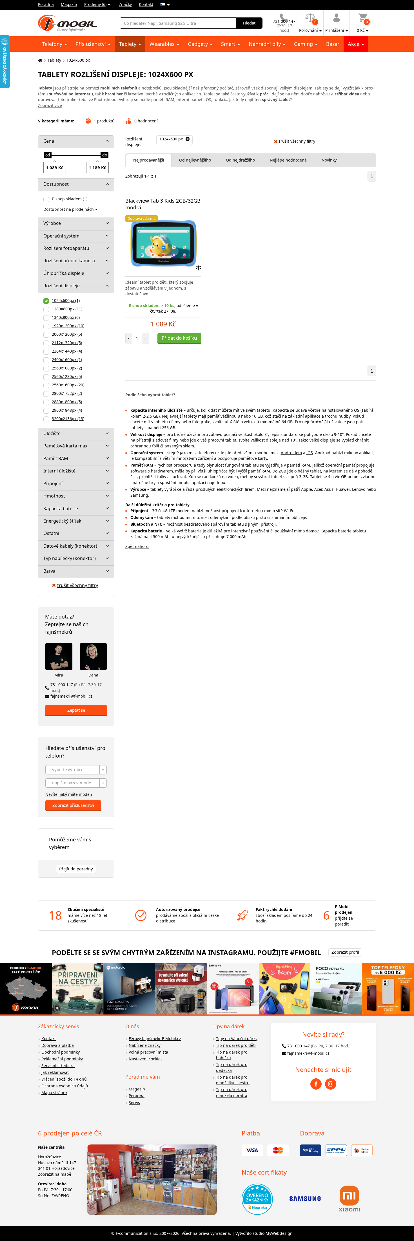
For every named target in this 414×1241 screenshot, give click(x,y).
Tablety (128, 44)
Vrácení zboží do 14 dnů (64, 1079)
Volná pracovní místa (148, 1052)
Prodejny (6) (95, 4)
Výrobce (52, 223)
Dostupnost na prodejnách (68, 209)
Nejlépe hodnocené (288, 160)
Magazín (69, 4)
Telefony (53, 44)
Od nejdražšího (240, 160)
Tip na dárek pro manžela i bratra (231, 1092)
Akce (354, 44)
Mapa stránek (54, 1092)
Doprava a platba (57, 1045)
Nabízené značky (145, 1045)
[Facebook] (316, 1084)
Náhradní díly (265, 44)
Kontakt (146, 4)
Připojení (53, 483)
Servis (134, 1102)
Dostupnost (56, 184)
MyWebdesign (279, 1233)
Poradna (46, 4)
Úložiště (52, 433)
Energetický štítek (62, 521)
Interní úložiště (59, 471)
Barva (49, 571)
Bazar (332, 44)
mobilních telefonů (118, 88)
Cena (48, 141)
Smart (229, 44)
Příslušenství (91, 44)
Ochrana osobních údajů (64, 1085)
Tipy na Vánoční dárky (236, 1038)
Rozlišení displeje (61, 286)
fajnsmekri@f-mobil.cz (71, 696)
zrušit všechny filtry (77, 585)
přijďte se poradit (344, 921)
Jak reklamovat (55, 1072)
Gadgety (198, 44)
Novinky (329, 160)
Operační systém (61, 236)
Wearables (163, 44)
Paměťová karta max (65, 446)
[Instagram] (330, 1084)
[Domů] (39, 60)
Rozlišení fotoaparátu (66, 248)
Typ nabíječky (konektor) (69, 558)
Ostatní (51, 533)
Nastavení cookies (146, 1058)
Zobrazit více (50, 105)
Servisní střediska (58, 1065)
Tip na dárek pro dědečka (231, 1067)
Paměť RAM (55, 458)
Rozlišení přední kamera (69, 260)
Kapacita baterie (60, 508)
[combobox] (76, 769)
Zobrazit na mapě (54, 1174)
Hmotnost (54, 496)
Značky (125, 4)
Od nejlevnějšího (195, 160)
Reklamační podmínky (62, 1058)
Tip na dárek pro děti (236, 1045)
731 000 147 (76, 687)
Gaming (304, 44)
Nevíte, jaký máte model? (68, 794)
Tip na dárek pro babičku (231, 1055)
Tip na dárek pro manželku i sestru (233, 1080)
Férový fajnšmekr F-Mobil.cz (155, 1038)
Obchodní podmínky (60, 1052)
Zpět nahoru (137, 546)
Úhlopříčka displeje (63, 273)
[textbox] (76, 770)
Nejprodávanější (148, 160)
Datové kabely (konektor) (70, 546)
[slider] (48, 155)
